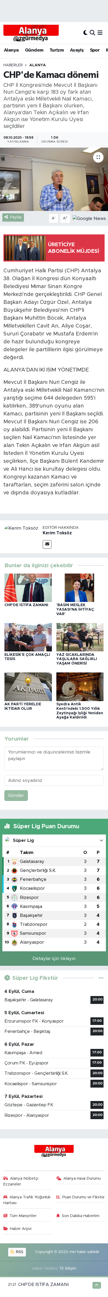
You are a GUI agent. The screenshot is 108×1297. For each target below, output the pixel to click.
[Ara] (92, 33)
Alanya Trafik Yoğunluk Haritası (27, 1200)
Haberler (13, 65)
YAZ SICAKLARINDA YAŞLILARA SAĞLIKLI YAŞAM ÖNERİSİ (76, 659)
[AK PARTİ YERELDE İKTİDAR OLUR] (28, 686)
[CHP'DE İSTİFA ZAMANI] (28, 587)
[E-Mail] (47, 544)
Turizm (57, 50)
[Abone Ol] (89, 218)
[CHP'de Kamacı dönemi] (54, 179)
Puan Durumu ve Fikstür (83, 1197)
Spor (95, 50)
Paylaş (16, 217)
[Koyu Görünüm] (85, 33)
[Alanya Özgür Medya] (31, 33)
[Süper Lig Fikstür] (101, 978)
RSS (19, 1252)
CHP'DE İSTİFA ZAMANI (26, 605)
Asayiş (77, 50)
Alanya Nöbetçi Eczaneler (21, 1181)
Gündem (34, 50)
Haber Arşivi (20, 1229)
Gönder (16, 795)
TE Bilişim (67, 1268)
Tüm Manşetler (22, 1216)
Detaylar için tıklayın (54, 958)
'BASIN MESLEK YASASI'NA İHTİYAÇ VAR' (75, 609)
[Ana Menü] (100, 33)
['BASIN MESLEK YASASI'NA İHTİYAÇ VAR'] (80, 587)
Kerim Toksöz (57, 533)
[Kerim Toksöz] (21, 528)
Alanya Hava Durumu (82, 1178)
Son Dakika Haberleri (80, 1216)
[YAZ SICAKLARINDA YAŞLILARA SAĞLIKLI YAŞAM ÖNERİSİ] (80, 637)
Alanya (11, 50)
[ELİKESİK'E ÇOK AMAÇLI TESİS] (28, 637)
